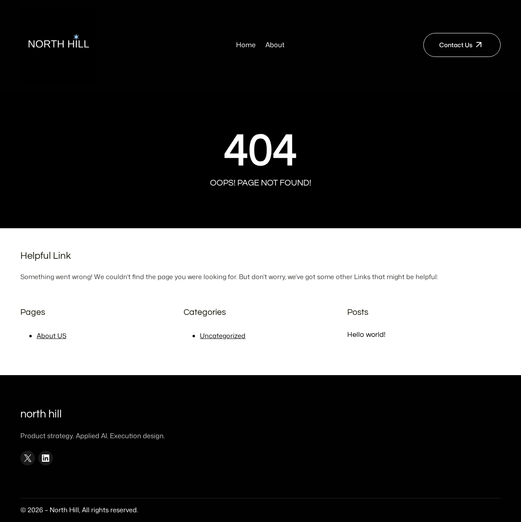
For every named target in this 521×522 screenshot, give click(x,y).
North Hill (41, 414)
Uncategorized (222, 335)
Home (246, 44)
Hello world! (366, 335)
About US (51, 335)
